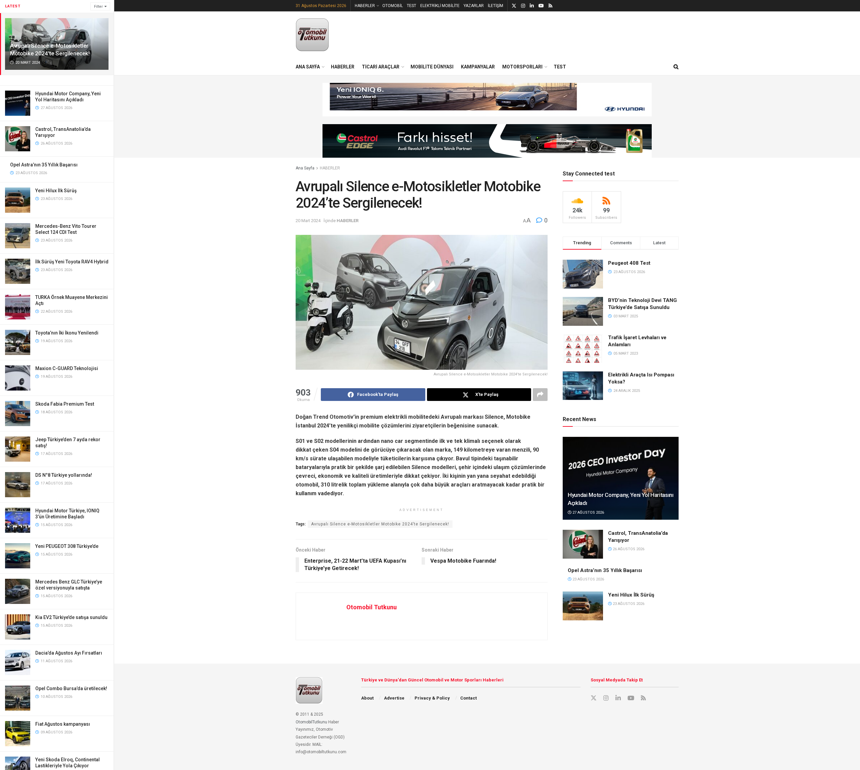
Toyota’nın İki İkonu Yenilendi (66, 333)
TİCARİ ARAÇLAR (380, 66)
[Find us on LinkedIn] (532, 6)
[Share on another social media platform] (540, 394)
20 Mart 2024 (308, 220)
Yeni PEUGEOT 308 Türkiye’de (66, 546)
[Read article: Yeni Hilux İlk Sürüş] (583, 606)
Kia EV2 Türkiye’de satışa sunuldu (71, 617)
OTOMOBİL (392, 5)
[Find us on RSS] (550, 6)
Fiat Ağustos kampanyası (62, 724)
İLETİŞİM (495, 5)
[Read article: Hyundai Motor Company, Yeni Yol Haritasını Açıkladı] (621, 478)
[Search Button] (676, 66)
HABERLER (365, 5)
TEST (411, 5)
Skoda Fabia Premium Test (64, 404)
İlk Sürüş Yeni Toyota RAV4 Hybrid (72, 261)
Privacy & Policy (432, 698)
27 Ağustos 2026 (587, 512)
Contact (468, 698)
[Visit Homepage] (312, 35)
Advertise (394, 698)
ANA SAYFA (308, 66)
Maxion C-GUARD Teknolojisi (66, 368)
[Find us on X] (514, 6)
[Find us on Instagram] (523, 6)
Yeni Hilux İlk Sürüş (56, 190)
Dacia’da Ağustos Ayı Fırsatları (68, 653)
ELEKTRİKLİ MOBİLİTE (440, 5)
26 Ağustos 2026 (628, 549)
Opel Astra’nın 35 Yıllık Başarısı (44, 164)
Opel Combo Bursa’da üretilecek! (71, 688)
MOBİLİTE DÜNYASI (432, 66)
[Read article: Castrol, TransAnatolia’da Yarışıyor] (583, 544)
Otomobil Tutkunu (371, 607)
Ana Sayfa (305, 168)
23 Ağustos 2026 (587, 579)
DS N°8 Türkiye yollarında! (63, 475)
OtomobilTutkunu (311, 722)
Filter (98, 6)
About (367, 698)
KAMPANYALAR (478, 66)
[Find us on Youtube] (541, 6)
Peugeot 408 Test (629, 263)
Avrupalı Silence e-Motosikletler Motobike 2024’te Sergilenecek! (380, 524)
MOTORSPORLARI (522, 66)
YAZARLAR (474, 5)
